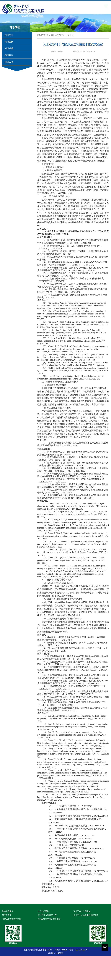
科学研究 (60, 35)
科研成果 (9, 48)
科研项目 (9, 55)
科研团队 (9, 42)
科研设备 (9, 62)
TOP (105, 947)
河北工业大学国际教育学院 (49, 919)
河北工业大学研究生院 (47, 915)
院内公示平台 (7, 911)
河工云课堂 (7, 915)
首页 (53, 35)
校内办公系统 (43, 911)
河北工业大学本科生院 (11, 919)
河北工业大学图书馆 (81, 911)
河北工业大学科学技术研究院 (85, 915)
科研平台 (9, 35)
